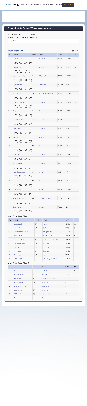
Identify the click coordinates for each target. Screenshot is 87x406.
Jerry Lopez (17, 128)
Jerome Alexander (19, 102)
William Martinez (18, 198)
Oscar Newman (18, 111)
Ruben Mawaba (18, 163)
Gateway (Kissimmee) (46, 93)
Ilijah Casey (17, 137)
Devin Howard (17, 207)
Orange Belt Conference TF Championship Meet (29, 28)
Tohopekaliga (43, 76)
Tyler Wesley (17, 85)
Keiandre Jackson (19, 172)
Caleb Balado (17, 58)
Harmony (42, 58)
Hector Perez (17, 146)
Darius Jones (17, 181)
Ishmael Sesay (18, 93)
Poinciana (42, 102)
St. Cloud (41, 67)
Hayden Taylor (17, 67)
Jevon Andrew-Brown (20, 76)
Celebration (42, 111)
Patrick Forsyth (18, 120)
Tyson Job (16, 154)
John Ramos (17, 189)
